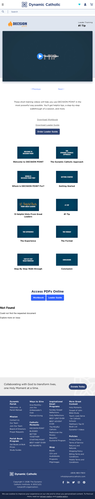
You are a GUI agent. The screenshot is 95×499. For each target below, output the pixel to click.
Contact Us (14, 420)
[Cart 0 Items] (91, 5)
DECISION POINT (37, 428)
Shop (52, 447)
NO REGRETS (35, 445)
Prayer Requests (17, 432)
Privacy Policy (75, 440)
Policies (73, 436)
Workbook (38, 297)
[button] (79, 4)
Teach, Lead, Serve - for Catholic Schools (77, 418)
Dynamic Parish (14, 402)
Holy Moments (75, 407)
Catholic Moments (34, 423)
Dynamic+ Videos (76, 429)
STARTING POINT (37, 440)
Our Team (14, 423)
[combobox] (19, 11)
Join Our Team (16, 426)
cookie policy (62, 496)
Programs (53, 459)
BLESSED (34, 431)
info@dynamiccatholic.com (73, 476)
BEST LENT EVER (56, 418)
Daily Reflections (56, 415)
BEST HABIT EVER (38, 443)
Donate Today (78, 386)
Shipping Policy (76, 451)
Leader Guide (55, 297)
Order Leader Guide (47, 131)
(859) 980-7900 (78, 473)
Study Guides (15, 450)
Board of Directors (18, 429)
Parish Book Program (16, 439)
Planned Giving (36, 416)
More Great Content (75, 402)
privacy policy (46, 496)
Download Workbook (47, 119)
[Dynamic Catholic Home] (41, 4)
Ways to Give (37, 401)
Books (52, 451)
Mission (14, 416)
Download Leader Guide (47, 125)
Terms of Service (76, 443)
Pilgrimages (54, 462)
